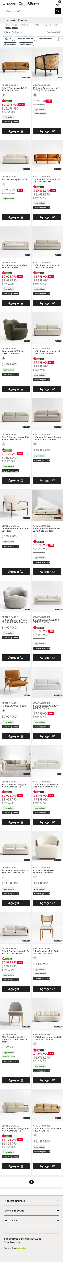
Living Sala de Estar (50, 25)
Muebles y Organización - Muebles (26, 25)
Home (7, 25)
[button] (31, 11)
